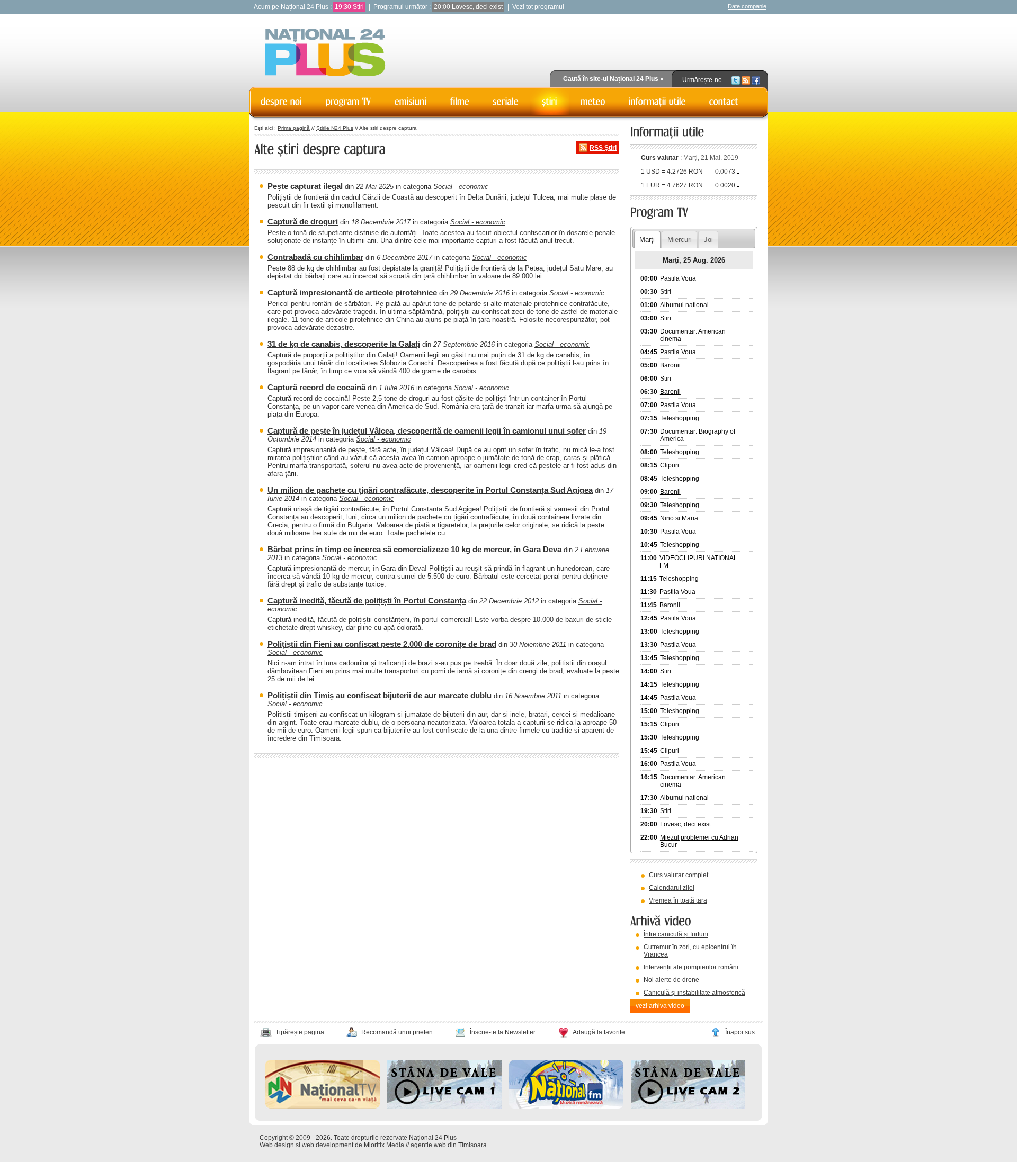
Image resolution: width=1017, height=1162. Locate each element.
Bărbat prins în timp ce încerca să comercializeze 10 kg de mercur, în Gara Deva (414, 549)
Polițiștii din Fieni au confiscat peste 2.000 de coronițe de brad (381, 643)
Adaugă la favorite (599, 1032)
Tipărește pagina (299, 1032)
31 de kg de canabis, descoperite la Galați (343, 343)
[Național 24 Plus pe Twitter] (735, 80)
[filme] (460, 101)
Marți (647, 240)
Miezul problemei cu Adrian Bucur (699, 841)
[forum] (593, 101)
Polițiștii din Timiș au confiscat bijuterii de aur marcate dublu (379, 695)
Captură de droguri (302, 221)
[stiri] (549, 101)
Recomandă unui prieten (397, 1032)
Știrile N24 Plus (334, 128)
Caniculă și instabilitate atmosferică (694, 992)
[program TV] (348, 101)
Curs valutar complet (678, 875)
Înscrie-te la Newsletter (503, 1032)
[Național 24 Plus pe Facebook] (756, 80)
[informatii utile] (657, 101)
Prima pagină (294, 128)
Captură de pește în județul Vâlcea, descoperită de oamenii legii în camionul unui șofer (426, 430)
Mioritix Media (384, 1145)
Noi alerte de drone (671, 980)
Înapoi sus (740, 1032)
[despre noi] (281, 101)
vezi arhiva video (660, 1006)
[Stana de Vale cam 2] (688, 1106)
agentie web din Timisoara (449, 1145)
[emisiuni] (411, 101)
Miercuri (679, 240)
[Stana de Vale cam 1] (444, 1106)
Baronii (670, 365)
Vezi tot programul (538, 7)
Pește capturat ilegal (305, 186)
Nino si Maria (679, 518)
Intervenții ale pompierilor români (691, 967)
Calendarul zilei (671, 887)
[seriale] (505, 101)
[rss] (746, 80)
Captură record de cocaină (316, 387)
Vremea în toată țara (678, 900)
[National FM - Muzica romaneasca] (566, 1106)
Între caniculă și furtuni (676, 934)
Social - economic (460, 187)
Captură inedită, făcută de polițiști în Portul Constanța (366, 600)
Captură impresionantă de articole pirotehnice (352, 292)
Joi (708, 240)
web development (327, 1145)
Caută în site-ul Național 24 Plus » (613, 79)
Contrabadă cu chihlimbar (315, 257)
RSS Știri (603, 147)
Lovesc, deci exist (477, 7)
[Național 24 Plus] (325, 53)
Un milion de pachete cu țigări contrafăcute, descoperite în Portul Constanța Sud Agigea (430, 489)
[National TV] (322, 1106)
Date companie (747, 6)
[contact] (724, 101)
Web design (277, 1145)
